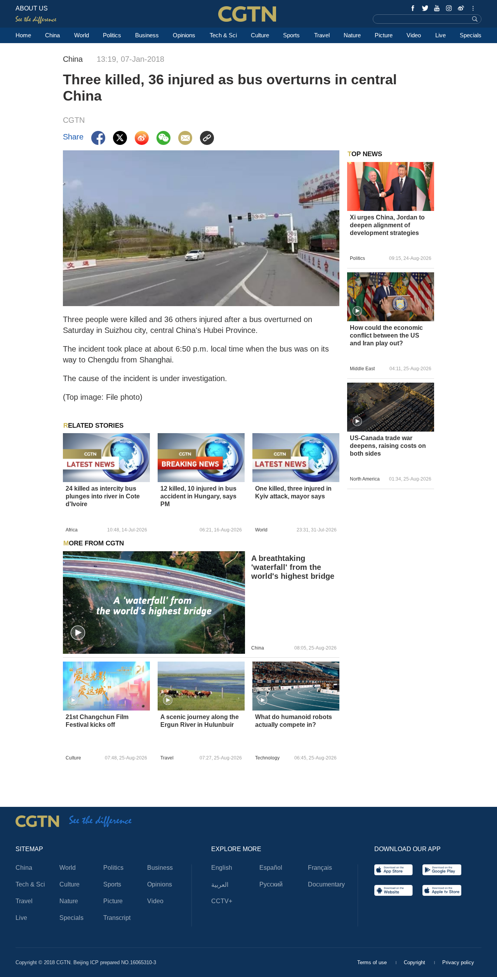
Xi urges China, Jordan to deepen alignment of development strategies (387, 225)
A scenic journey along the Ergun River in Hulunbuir (199, 721)
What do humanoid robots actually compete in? (293, 721)
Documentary (326, 884)
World (81, 35)
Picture (384, 35)
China (52, 35)
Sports (291, 35)
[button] (78, 633)
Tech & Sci (223, 35)
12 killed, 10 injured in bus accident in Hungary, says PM (198, 496)
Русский (271, 884)
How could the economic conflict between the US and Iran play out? (386, 335)
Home (23, 35)
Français (320, 867)
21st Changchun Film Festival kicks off (97, 721)
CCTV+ (221, 901)
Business (147, 35)
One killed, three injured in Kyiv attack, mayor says (293, 492)
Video (414, 35)
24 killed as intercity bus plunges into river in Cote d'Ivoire (103, 496)
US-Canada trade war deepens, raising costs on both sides (388, 446)
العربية (219, 884)
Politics (112, 35)
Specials (470, 35)
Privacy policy (458, 962)
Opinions (184, 35)
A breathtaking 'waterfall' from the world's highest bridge (292, 567)
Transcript (116, 917)
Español (270, 867)
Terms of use (372, 962)
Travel (322, 35)
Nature (352, 35)
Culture (260, 35)
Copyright (415, 962)
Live (440, 35)
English (221, 867)
